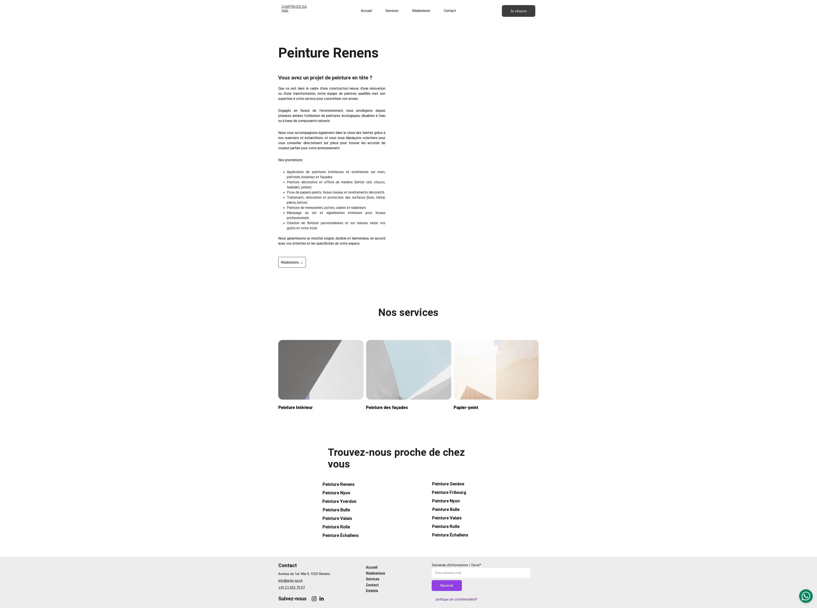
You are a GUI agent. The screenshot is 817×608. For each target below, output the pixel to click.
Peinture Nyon (446, 500)
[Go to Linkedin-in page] (321, 598)
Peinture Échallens (450, 535)
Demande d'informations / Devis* (456, 565)
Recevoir (446, 586)
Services (392, 11)
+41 (281, 587)
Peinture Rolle (446, 526)
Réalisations (421, 11)
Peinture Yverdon (339, 501)
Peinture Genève (448, 483)
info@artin (286, 581)
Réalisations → (292, 262)
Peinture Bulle (446, 509)
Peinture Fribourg (449, 492)
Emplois (372, 590)
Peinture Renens (339, 484)
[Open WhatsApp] (806, 596)
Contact (450, 11)
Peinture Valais (447, 518)
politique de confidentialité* (456, 599)
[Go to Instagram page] (314, 598)
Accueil (366, 11)
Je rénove (518, 11)
